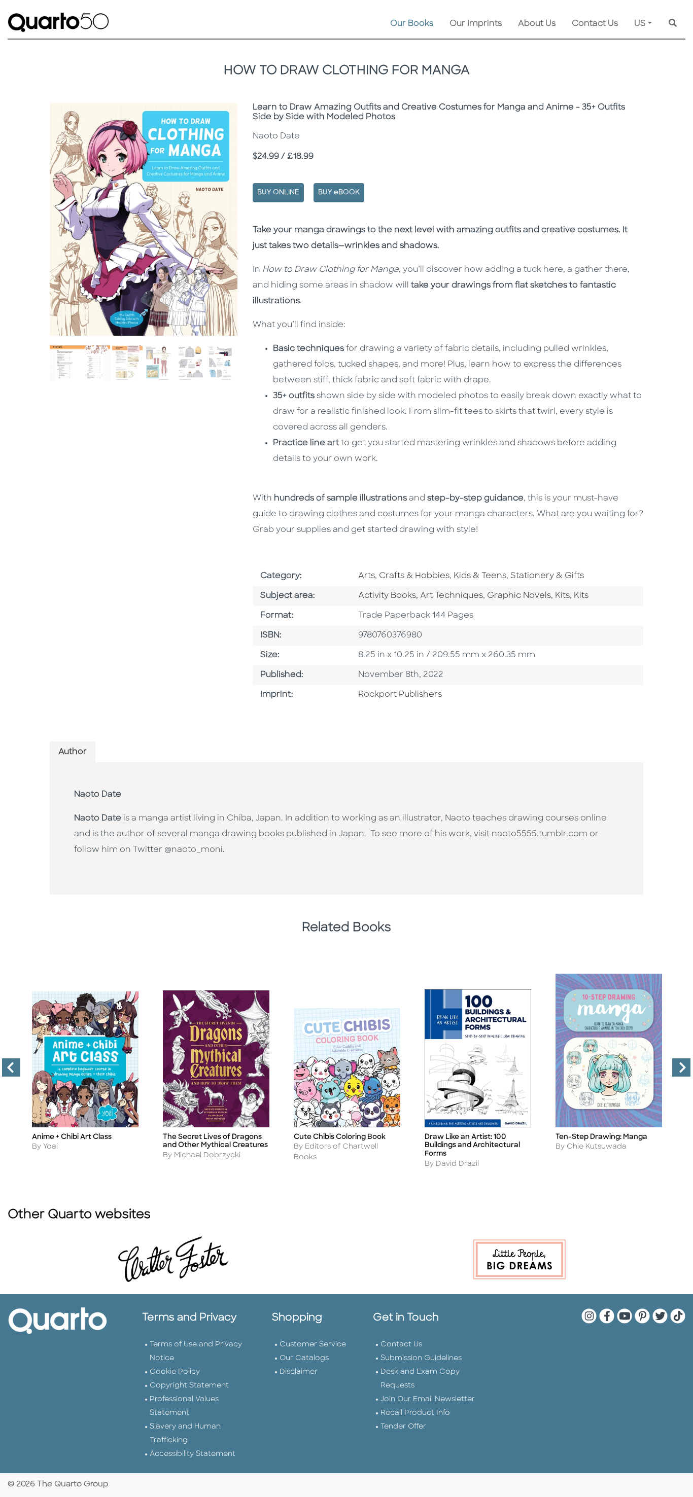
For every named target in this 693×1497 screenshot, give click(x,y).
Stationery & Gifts (547, 576)
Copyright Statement (189, 1385)
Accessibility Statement (192, 1454)
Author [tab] (72, 752)
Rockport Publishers (400, 695)
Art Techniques (451, 596)
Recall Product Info (415, 1413)
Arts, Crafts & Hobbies (403, 576)
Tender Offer (403, 1427)
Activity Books (387, 596)
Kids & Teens (480, 576)
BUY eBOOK (339, 192)
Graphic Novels (519, 596)
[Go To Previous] (7, 1071)
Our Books (411, 24)
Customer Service (313, 1344)
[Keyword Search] (672, 23)
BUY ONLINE (278, 192)
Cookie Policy (175, 1372)
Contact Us (595, 24)
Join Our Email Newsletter (427, 1399)
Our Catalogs (304, 1358)
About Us (537, 24)
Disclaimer (299, 1372)
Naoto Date (97, 795)
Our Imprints (475, 24)
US (640, 24)
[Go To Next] (677, 1071)
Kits (562, 596)
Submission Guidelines (421, 1358)
